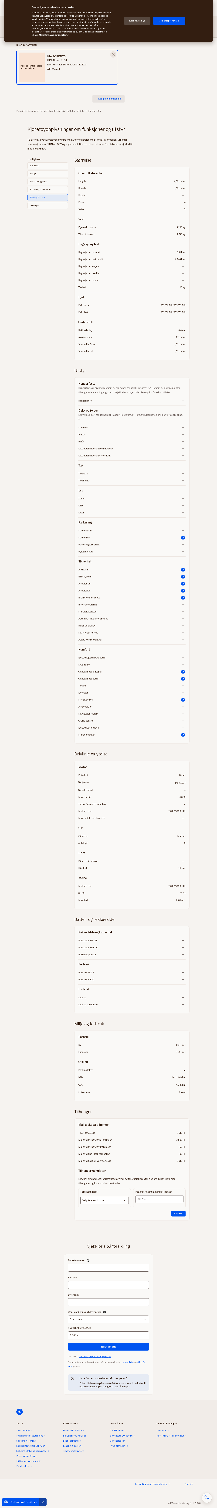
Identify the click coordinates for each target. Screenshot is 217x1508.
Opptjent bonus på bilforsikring (84, 1311)
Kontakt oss (162, 1430)
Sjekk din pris (108, 1346)
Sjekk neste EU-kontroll (121, 1435)
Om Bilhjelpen (117, 1430)
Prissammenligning (25, 1456)
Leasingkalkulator (72, 1445)
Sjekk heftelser (117, 1440)
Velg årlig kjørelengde (79, 1327)
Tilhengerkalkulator (73, 1451)
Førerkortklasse (89, 1191)
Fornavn (72, 1277)
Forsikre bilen (23, 1466)
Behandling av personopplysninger (152, 1484)
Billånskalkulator (71, 1440)
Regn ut (178, 1213)
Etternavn (73, 1294)
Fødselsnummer (76, 1260)
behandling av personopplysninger (95, 1356)
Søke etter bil (23, 1430)
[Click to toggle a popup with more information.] (88, 1261)
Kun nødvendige (137, 20)
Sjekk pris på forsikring (23, 1502)
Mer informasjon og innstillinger (53, 35)
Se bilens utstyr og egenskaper (31, 1451)
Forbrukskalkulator (72, 1430)
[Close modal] (113, 54)
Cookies (189, 1484)
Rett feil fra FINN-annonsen (170, 1435)
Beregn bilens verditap (74, 1435)
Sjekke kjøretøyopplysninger (30, 1445)
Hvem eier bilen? (118, 1445)
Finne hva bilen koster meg (29, 1435)
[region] (108, 21)
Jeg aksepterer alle (169, 20)
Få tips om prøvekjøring (28, 1461)
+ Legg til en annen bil (108, 98)
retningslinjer (128, 1362)
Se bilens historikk (25, 1440)
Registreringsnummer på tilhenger (153, 1191)
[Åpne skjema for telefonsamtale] (207, 1498)
